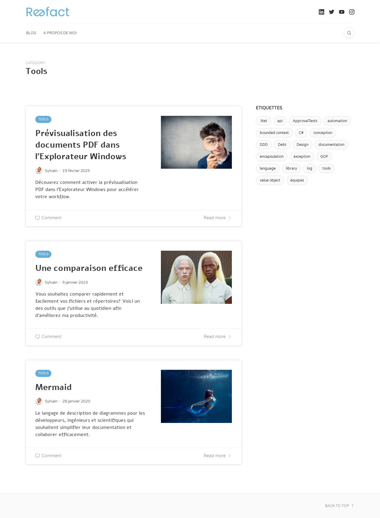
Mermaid (53, 387)
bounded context (274, 133)
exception (302, 156)
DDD (264, 145)
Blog (31, 33)
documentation (331, 145)
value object (270, 180)
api (280, 121)
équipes (297, 180)
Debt (282, 145)
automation (337, 121)
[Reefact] (48, 11)
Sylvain (51, 170)
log (309, 168)
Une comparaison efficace (88, 268)
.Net (263, 121)
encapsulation (272, 156)
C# (301, 133)
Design (302, 145)
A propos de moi (60, 33)
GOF (324, 156)
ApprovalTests (305, 121)
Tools (43, 119)
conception (323, 133)
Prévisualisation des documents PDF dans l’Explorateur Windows (80, 145)
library (291, 168)
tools (326, 168)
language (268, 168)
